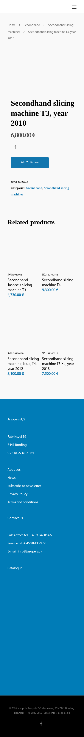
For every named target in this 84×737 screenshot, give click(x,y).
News (12, 478)
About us (14, 470)
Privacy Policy (18, 494)
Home (12, 25)
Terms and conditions (23, 502)
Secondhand (32, 25)
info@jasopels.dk (29, 551)
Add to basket (29, 162)
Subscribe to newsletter (24, 486)
